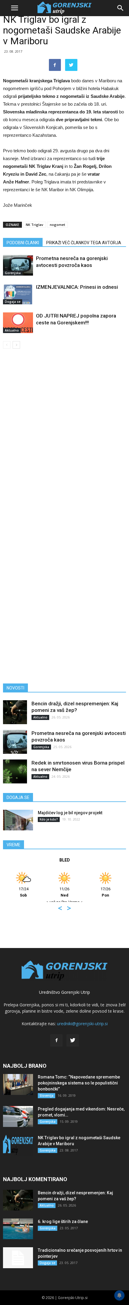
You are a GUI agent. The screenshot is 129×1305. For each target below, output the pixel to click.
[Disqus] (64, 439)
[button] (120, 8)
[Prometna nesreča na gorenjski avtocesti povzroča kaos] (18, 265)
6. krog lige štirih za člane (63, 1221)
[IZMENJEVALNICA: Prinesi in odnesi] (18, 294)
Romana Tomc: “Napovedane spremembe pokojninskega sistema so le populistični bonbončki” (79, 1083)
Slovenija (46, 1095)
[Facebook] (56, 1040)
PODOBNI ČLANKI (23, 242)
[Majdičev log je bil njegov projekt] (18, 820)
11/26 (64, 892)
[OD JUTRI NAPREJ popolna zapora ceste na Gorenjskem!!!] (18, 322)
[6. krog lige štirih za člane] (18, 1229)
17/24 (23, 892)
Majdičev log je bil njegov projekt (70, 812)
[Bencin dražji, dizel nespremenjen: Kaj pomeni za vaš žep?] (15, 712)
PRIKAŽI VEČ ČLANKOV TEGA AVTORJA (83, 242)
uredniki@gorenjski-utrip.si (82, 1023)
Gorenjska (13, 273)
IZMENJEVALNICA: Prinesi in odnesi (77, 287)
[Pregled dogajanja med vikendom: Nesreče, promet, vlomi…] (18, 1116)
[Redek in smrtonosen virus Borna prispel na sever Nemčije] (15, 771)
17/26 (105, 892)
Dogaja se (12, 302)
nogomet (57, 224)
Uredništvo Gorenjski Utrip (64, 992)
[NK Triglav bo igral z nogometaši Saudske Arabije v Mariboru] (18, 1145)
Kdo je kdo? (49, 819)
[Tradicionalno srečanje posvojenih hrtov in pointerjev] (18, 1257)
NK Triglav (34, 224)
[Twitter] (73, 1040)
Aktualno (12, 330)
